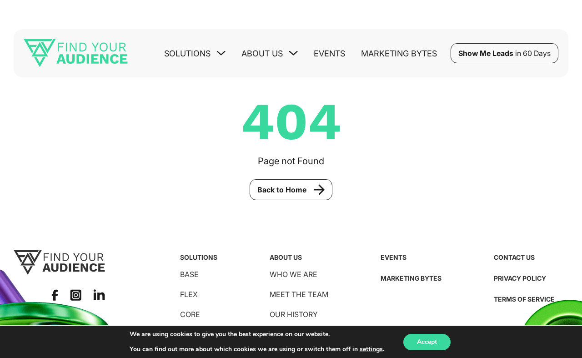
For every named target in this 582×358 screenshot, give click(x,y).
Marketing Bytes (399, 53)
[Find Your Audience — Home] (76, 53)
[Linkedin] (99, 294)
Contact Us (514, 257)
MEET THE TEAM (299, 294)
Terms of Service (524, 299)
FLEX (189, 294)
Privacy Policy (520, 278)
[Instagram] (75, 295)
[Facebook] (54, 295)
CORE (190, 314)
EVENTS (393, 257)
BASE (189, 274)
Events (329, 53)
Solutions (198, 257)
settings (371, 349)
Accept (427, 342)
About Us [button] (262, 53)
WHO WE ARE (293, 274)
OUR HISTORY (294, 314)
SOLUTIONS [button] (187, 53)
